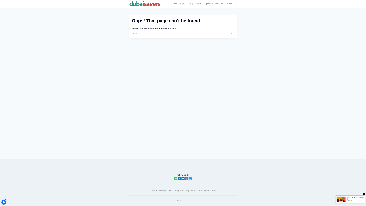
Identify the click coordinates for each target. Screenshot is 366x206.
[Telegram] (179, 178)
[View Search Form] (235, 4)
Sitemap (213, 191)
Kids (216, 4)
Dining (191, 4)
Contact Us (153, 191)
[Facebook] (183, 178)
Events (229, 4)
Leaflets (174, 4)
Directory (194, 191)
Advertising (163, 191)
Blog (187, 191)
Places (206, 191)
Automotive (199, 4)
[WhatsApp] (175, 178)
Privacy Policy (179, 191)
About (170, 191)
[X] (190, 178)
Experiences (209, 4)
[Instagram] (186, 178)
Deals (201, 191)
